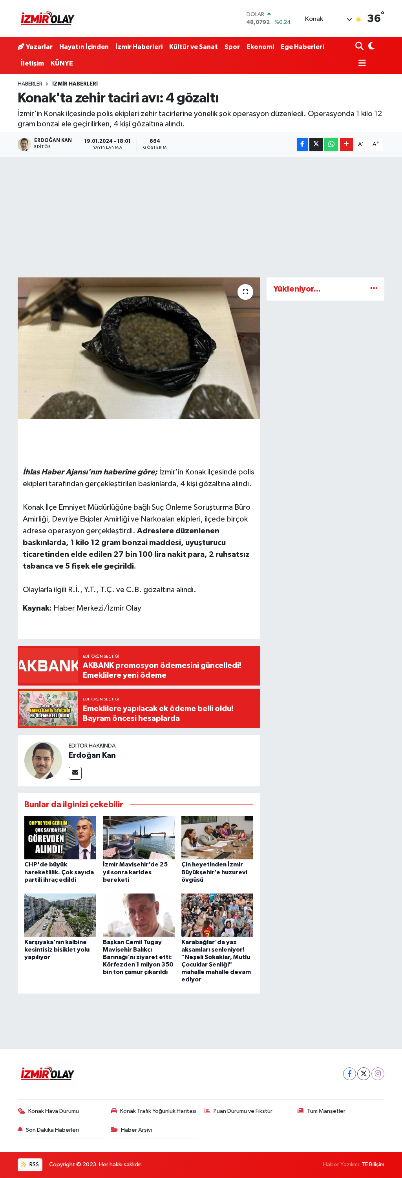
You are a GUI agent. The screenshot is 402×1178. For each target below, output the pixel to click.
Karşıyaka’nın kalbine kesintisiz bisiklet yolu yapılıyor (57, 949)
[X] (363, 1073)
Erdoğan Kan (92, 755)
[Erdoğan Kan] (43, 760)
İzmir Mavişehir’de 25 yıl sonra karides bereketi (135, 872)
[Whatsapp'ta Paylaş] (331, 144)
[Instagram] (377, 1073)
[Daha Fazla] (346, 144)
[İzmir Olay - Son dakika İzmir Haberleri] (47, 18)
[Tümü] (374, 289)
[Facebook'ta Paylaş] (302, 144)
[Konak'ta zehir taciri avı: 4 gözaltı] (139, 348)
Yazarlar (39, 47)
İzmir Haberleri (139, 47)
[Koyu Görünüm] (370, 46)
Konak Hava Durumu (53, 1111)
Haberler (30, 84)
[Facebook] (349, 1073)
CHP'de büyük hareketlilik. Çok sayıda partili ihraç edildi (59, 872)
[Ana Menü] (360, 63)
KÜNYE (62, 63)
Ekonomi (260, 47)
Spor (232, 47)
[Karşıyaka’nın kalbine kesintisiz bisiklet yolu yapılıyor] (60, 915)
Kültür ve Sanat (193, 47)
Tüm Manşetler (326, 1111)
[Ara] (360, 46)
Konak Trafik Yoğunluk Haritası (158, 1111)
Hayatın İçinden (84, 47)
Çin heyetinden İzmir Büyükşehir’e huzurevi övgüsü (214, 872)
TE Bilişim (373, 1164)
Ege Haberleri (302, 47)
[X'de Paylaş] (316, 144)
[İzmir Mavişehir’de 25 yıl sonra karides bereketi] (139, 837)
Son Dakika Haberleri (52, 1130)
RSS (33, 1164)
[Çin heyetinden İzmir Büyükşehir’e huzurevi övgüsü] (217, 837)
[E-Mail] (75, 773)
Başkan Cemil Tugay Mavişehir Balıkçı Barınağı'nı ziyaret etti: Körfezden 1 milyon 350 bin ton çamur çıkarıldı (138, 957)
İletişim (32, 63)
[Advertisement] (201, 216)
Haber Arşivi (136, 1130)
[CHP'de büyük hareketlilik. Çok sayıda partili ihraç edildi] (60, 837)
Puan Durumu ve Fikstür (243, 1111)
